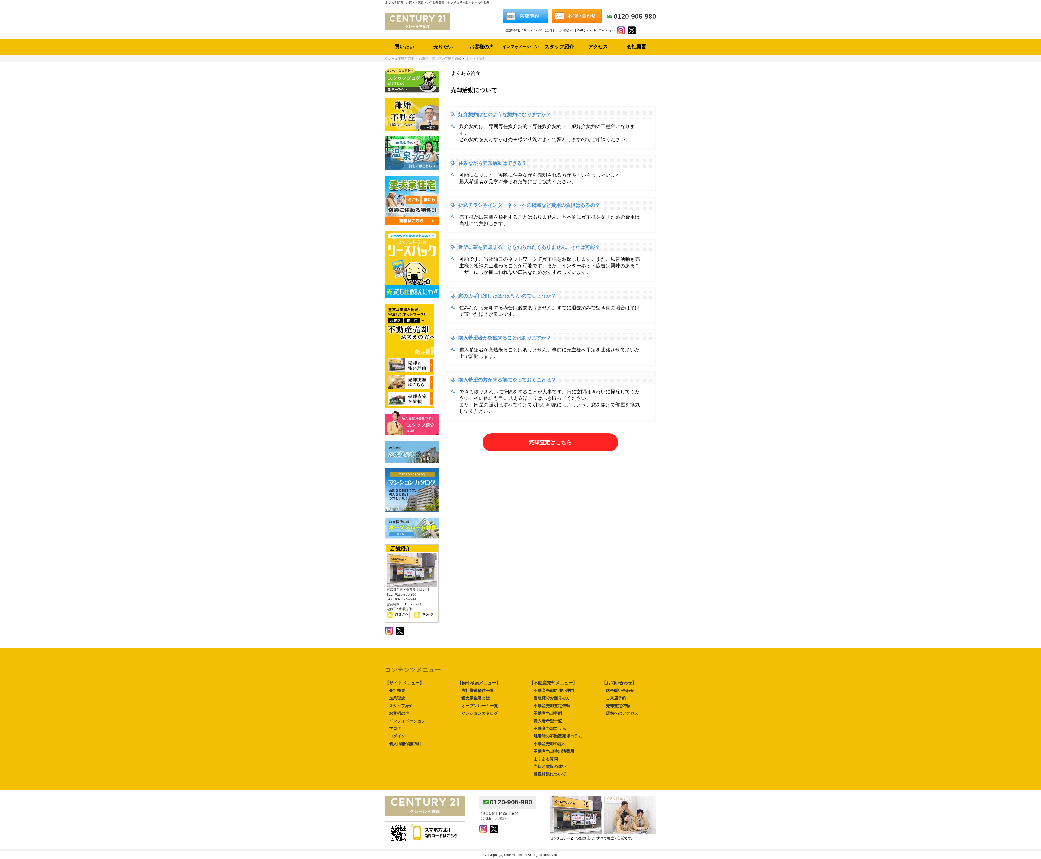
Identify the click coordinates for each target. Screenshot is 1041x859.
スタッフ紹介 (401, 705)
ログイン (397, 736)
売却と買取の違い (550, 766)
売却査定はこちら (550, 442)
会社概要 (397, 690)
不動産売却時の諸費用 (554, 751)
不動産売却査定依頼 (552, 705)
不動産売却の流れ (550, 743)
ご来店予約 (616, 698)
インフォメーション (407, 720)
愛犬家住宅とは (475, 698)
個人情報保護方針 (405, 743)
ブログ (395, 728)
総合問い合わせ (620, 690)
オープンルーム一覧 (479, 705)
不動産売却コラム (550, 728)
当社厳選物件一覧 (477, 690)
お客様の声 (399, 713)
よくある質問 (546, 758)
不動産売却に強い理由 (554, 690)
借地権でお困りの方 (552, 698)
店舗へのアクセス (622, 713)
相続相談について (550, 774)
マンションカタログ (479, 713)
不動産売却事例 (548, 713)
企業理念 (397, 698)
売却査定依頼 (618, 705)
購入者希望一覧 (548, 720)
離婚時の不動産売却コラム (558, 736)
